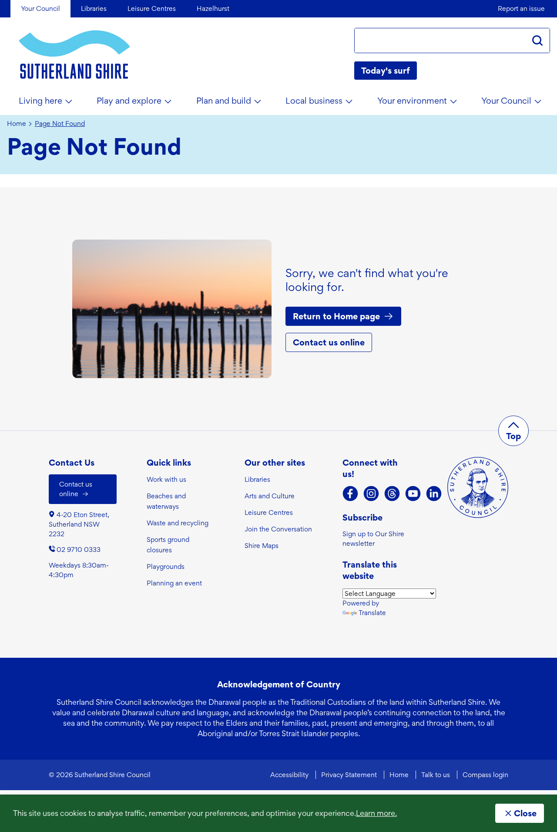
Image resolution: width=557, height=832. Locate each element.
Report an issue (521, 8)
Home (16, 123)
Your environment (412, 100)
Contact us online (329, 342)
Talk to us (435, 775)
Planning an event (174, 583)
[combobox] (440, 40)
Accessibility (289, 775)
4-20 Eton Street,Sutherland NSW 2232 (79, 524)
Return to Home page (336, 316)
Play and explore (129, 100)
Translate (372, 613)
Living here (40, 100)
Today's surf (385, 70)
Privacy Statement (349, 775)
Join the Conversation (278, 529)
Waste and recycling (177, 523)
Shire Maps (261, 545)
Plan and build (223, 100)
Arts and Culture (270, 496)
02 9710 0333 (79, 549)
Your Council (506, 100)
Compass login (485, 775)
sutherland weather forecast (545, 70)
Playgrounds (166, 566)
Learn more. (376, 813)
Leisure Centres (269, 512)
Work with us (166, 479)
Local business (313, 100)
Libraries (257, 479)
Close (525, 813)
